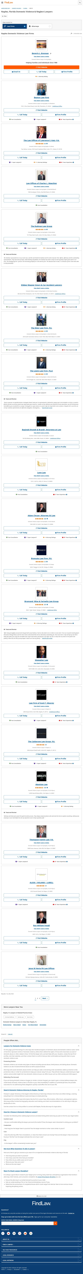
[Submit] (55, 1223)
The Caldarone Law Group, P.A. (41, 741)
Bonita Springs (7, 1025)
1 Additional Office (57, 106)
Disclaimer (17, 1269)
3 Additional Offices (60, 294)
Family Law (21, 1017)
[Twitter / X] (14, 1233)
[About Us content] (80, 1239)
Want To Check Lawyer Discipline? (16, 1171)
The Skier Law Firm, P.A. (41, 328)
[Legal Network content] (80, 1260)
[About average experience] (73, 119)
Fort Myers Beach (33, 1025)
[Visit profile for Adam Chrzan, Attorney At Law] (41, 507)
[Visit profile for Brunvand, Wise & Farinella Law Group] (41, 593)
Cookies (24, 1269)
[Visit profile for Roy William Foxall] (41, 917)
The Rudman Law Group (41, 226)
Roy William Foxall (41, 925)
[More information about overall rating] (46, 143)
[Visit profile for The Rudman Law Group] (41, 218)
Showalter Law (41, 660)
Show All (3, 1034)
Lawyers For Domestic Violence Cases (17, 1046)
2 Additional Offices (55, 438)
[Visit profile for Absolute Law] (41, 776)
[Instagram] (19, 1233)
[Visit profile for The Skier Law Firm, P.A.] (41, 320)
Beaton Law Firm (41, 97)
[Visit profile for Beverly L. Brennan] (41, 45)
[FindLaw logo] (9, 2)
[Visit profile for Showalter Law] (41, 652)
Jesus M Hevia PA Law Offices (41, 968)
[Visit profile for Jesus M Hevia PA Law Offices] (41, 960)
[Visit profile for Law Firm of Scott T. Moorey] (41, 695)
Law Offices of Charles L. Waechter (41, 183)
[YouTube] (8, 1233)
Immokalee (43, 1025)
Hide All (10, 1034)
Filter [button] (5, 16)
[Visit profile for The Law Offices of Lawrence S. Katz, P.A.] (41, 132)
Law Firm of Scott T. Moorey (41, 703)
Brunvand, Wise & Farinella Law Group (41, 601)
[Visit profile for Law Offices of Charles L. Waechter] (41, 175)
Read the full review (47, 408)
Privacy (9, 1269)
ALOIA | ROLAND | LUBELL (41, 882)
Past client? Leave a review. (41, 56)
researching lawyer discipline (46, 1177)
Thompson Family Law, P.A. (41, 839)
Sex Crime (30, 1017)
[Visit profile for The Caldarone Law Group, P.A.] (41, 733)
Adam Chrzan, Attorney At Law (41, 515)
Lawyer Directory (5, 8)
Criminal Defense (9, 1017)
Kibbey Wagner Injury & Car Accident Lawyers (41, 285)
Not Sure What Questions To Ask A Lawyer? (19, 1149)
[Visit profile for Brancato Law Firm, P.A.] (41, 550)
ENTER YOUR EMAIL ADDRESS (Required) (12, 1220)
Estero (24, 1025)
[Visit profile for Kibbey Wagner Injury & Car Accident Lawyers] (41, 277)
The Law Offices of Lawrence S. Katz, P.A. (41, 140)
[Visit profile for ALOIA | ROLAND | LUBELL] (41, 874)
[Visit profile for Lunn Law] (41, 464)
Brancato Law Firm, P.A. (41, 558)
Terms (3, 1269)
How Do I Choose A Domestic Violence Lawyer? (21, 1112)
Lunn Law (41, 472)
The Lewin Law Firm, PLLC (41, 371)
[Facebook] (2, 1233)
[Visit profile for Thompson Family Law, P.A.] (41, 831)
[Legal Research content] (80, 1255)
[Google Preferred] (30, 1233)
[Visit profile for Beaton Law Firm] (41, 89)
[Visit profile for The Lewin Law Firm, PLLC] (41, 363)
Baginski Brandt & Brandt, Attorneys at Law (41, 429)
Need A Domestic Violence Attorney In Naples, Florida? (24, 1090)
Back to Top (42, 1196)
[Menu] (2, 2)
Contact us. (71, 1213)
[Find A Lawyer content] (80, 1244)
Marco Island (17, 1025)
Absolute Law (41, 784)
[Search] (80, 2)
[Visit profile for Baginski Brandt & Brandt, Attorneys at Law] (41, 422)
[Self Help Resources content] (80, 1250)
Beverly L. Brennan (40, 53)
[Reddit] (25, 1233)
